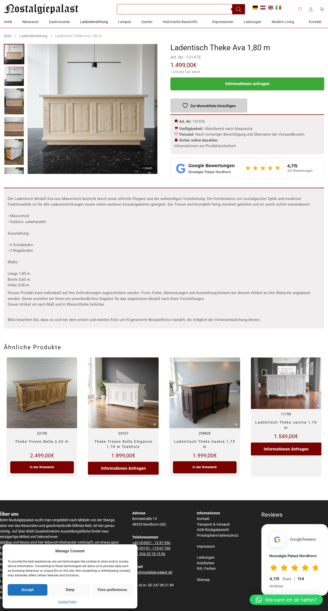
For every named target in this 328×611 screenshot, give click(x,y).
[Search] (238, 9)
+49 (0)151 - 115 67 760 (151, 548)
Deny (70, 589)
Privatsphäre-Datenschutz (218, 535)
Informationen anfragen (247, 83)
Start (8, 36)
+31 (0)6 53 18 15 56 (148, 554)
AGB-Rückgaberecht (213, 530)
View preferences (112, 589)
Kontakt (203, 519)
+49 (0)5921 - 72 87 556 (151, 543)
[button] (286, 600)
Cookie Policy (67, 602)
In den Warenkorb (42, 467)
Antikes (6, 542)
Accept (28, 589)
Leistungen (205, 557)
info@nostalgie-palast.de (152, 572)
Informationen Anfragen (123, 468)
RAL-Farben (206, 568)
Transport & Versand (213, 524)
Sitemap (203, 580)
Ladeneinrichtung (33, 36)
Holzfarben (205, 563)
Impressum (206, 546)
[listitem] (14, 54)
